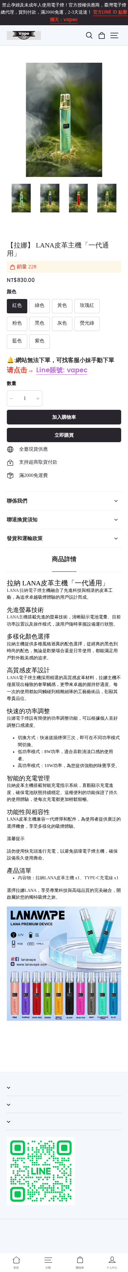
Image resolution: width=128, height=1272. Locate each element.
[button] (89, 35)
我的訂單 (15, 1095)
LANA (31, 890)
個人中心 (15, 1112)
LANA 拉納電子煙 (24, 590)
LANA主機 (17, 617)
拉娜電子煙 (18, 718)
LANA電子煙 (19, 677)
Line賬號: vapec (61, 370)
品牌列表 (15, 1129)
